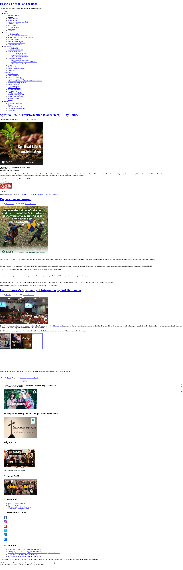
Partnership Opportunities (15, 103)
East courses (32, 194)
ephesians (36, 285)
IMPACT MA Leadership (15, 96)
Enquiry (10, 100)
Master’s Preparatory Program (17, 82)
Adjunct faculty (12, 20)
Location (10, 17)
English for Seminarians (15, 77)
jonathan (8, 295)
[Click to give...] (20, 494)
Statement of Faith (13, 27)
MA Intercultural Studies (15, 89)
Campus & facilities (13, 15)
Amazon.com (43, 371)
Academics (7, 72)
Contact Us (11, 30)
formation (23, 378)
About (6, 13)
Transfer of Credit (13, 67)
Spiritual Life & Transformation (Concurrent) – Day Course (39, 114)
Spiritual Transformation (44, 194)
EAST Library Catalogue (17, 503)
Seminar (28, 378)
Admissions (7, 46)
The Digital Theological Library (19, 509)
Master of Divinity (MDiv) (16, 95)
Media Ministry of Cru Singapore (60, 371)
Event (9, 378)
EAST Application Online (19, 53)
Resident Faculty (13, 18)
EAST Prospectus (13, 74)
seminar (32, 326)
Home (6, 11)
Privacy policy (12, 29)
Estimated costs (12, 65)
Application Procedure (14, 51)
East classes (24, 194)
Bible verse (28, 285)
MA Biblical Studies (14, 86)
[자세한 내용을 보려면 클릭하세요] (20, 408)
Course (9, 194)
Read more (3, 191)
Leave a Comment (30, 119)
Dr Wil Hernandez (55, 326)
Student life (11, 70)
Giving (10, 105)
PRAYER (47, 285)
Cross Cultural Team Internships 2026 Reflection (22, 554)
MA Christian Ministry (14, 88)
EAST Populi (13, 505)
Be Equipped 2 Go (13, 34)
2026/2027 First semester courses (18, 36)
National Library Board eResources (20, 507)
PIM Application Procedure (19, 56)
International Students (14, 58)
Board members (12, 25)
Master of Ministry (13, 84)
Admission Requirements (15, 50)
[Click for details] (20, 437)
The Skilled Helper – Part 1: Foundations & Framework (24, 551)
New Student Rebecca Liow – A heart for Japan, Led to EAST (26, 556)
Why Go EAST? (13, 48)
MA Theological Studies (15, 93)
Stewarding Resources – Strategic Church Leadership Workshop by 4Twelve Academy (34, 553)
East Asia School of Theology (18, 3)
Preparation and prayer (15, 199)
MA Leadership (12, 91)
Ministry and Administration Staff (18, 22)
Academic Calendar (14, 39)
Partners (6, 101)
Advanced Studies (13, 98)
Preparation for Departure (19, 63)
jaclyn (8, 119)
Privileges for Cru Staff (15, 107)
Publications (11, 110)
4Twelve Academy (13, 75)
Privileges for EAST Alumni (16, 108)
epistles (41, 285)
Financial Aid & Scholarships (20, 60)
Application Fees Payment (19, 55)
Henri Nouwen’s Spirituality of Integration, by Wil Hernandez (40, 290)
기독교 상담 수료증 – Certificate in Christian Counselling (25, 81)
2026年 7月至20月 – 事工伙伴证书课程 (20, 37)
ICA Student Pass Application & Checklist (24, 62)
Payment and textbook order (16, 43)
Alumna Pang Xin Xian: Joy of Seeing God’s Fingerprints (25, 549)
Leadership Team (13, 24)
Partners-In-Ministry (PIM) (16, 79)
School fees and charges (15, 44)
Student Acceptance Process (16, 68)
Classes (6, 32)
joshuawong (10, 204)
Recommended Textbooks (15, 41)
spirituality (55, 194)
